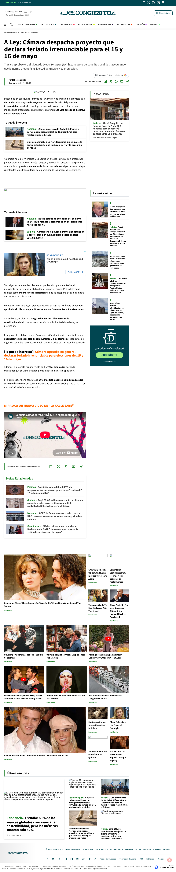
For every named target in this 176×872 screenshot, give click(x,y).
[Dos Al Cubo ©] (164, 868)
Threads (89, 859)
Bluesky (95, 859)
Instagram (59, 859)
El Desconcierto (11, 33)
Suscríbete (109, 355)
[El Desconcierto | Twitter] (148, 3)
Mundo (154, 24)
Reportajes (104, 24)
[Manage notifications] (169, 860)
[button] (163, 13)
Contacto (161, 859)
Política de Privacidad (108, 859)
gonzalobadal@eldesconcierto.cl (96, 869)
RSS (141, 859)
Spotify (77, 859)
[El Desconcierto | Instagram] (153, 2)
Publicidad (150, 859)
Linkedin (71, 859)
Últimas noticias (54, 849)
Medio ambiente (26, 24)
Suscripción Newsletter (127, 859)
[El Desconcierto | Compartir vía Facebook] (105, 81)
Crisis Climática (24, 2)
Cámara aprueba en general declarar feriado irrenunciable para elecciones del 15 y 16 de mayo (43, 355)
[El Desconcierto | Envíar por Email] (121, 81)
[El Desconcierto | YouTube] (158, 3)
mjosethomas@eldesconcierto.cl (43, 869)
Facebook (47, 859)
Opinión (140, 24)
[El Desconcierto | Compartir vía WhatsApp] (116, 81)
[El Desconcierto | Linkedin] (163, 2)
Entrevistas (123, 24)
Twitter (53, 859)
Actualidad (47, 24)
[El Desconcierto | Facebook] (144, 2)
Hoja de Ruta (85, 24)
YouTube (65, 859)
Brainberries (54, 255)
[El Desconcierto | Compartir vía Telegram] (127, 81)
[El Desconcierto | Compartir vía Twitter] (110, 81)
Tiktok (83, 859)
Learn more (73, 272)
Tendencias (66, 24)
